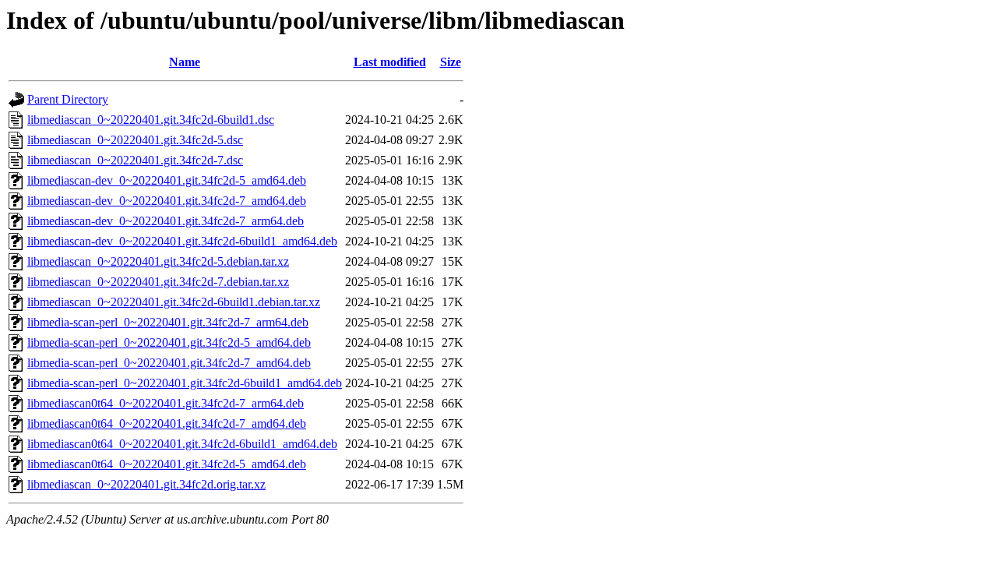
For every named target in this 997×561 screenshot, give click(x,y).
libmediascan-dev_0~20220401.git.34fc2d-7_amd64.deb (166, 200)
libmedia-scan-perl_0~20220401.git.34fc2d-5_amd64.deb (169, 342)
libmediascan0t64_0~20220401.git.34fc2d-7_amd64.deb (166, 423)
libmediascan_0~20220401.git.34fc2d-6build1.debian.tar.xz (173, 302)
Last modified (390, 62)
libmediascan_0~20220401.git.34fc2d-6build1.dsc (150, 119)
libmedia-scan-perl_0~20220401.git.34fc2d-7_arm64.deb (167, 322)
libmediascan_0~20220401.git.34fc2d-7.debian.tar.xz (158, 281)
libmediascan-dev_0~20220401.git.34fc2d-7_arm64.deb (165, 221)
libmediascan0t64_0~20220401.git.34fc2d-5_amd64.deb (166, 464)
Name (184, 62)
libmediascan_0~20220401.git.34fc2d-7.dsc (135, 160)
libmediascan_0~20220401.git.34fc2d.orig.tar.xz (146, 484)
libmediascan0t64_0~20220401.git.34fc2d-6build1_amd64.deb (182, 443)
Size (450, 62)
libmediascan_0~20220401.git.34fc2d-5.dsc (135, 139)
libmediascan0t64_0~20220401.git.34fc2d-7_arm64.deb (165, 403)
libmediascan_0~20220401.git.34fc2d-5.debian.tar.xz (158, 261)
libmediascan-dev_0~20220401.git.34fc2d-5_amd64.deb (166, 180)
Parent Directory (67, 99)
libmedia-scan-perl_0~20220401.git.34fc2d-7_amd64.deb (169, 362)
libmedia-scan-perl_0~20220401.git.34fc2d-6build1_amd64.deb (184, 383)
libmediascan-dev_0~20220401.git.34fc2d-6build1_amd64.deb (182, 241)
